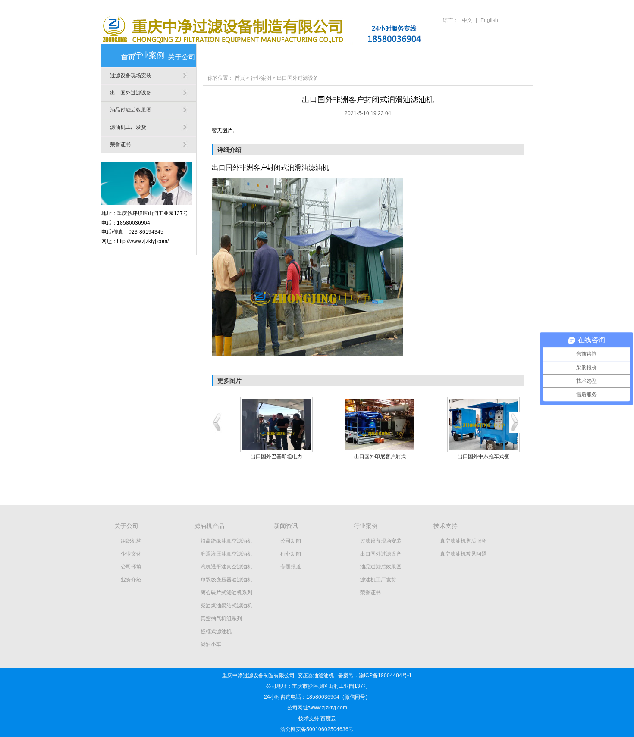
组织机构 (131, 541)
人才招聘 (449, 57)
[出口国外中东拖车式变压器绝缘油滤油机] (483, 424)
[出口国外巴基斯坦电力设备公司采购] (276, 424)
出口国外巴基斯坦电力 (276, 456)
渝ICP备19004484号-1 (385, 675)
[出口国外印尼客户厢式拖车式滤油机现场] (380, 424)
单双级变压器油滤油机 (226, 580)
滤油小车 (211, 644)
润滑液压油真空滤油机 (226, 554)
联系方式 (502, 57)
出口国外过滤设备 (130, 93)
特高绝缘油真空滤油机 (226, 541)
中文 (467, 20)
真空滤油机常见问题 (463, 554)
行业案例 (342, 57)
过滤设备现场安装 (130, 75)
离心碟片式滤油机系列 (226, 593)
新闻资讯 (288, 57)
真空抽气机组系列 (221, 618)
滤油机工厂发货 (128, 127)
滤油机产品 (235, 57)
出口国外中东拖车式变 (483, 456)
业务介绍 (131, 580)
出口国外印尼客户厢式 (380, 456)
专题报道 (290, 567)
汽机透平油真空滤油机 (226, 567)
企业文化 (131, 554)
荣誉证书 (120, 144)
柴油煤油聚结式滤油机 (226, 606)
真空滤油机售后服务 (463, 541)
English (489, 20)
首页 (128, 57)
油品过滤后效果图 (130, 110)
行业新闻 (290, 554)
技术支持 (395, 57)
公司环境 (131, 567)
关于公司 (181, 57)
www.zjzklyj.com (328, 708)
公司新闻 (290, 541)
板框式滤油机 (216, 631)
